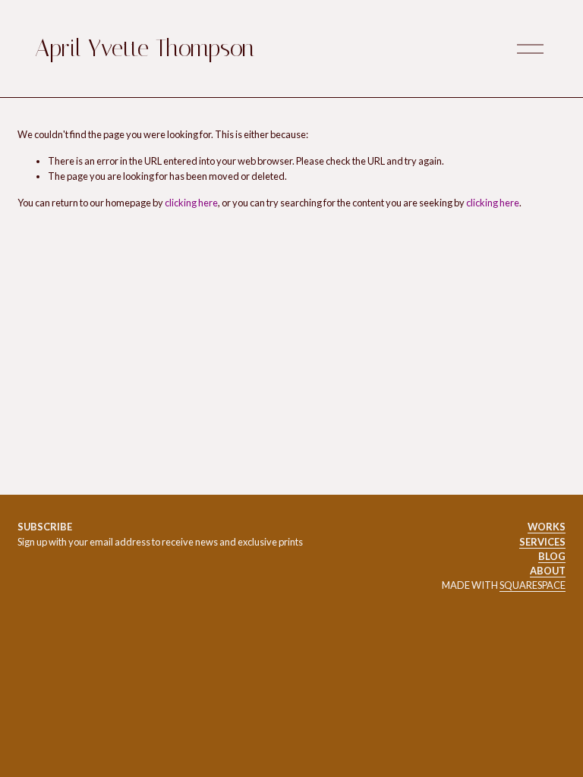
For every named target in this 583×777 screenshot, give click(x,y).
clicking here (191, 203)
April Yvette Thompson (144, 48)
